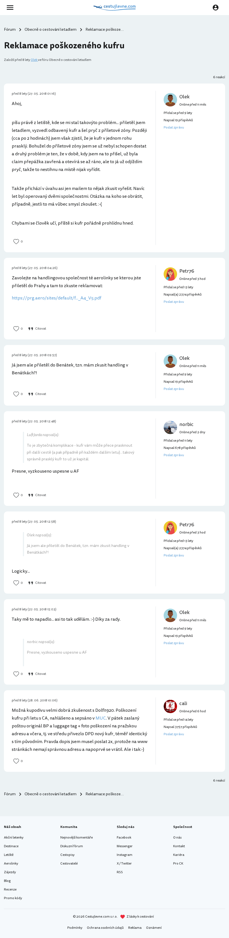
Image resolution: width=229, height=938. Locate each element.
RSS (120, 872)
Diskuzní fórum (71, 846)
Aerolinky (11, 863)
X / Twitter (124, 863)
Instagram (124, 855)
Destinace (11, 846)
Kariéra (178, 855)
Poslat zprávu (174, 127)
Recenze (10, 889)
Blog (7, 881)
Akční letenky (13, 837)
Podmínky (74, 927)
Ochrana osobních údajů (105, 927)
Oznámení (154, 927)
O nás (177, 837)
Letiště (8, 855)
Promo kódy (13, 898)
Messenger (125, 846)
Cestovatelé (69, 863)
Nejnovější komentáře (76, 837)
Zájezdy (10, 872)
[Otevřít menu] (12, 7)
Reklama (135, 927)
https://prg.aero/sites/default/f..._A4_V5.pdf (56, 298)
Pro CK (178, 863)
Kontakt (179, 846)
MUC (101, 718)
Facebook (124, 837)
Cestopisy (67, 855)
